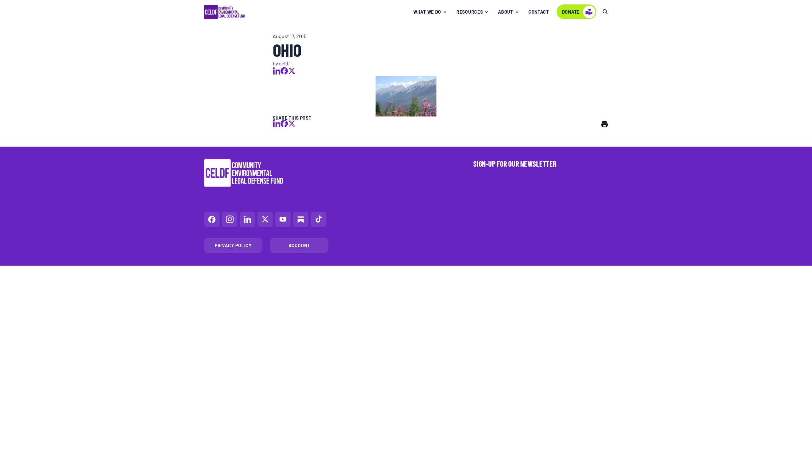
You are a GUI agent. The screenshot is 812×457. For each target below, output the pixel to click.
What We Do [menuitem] (427, 12)
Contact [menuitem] (538, 12)
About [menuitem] (505, 12)
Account (299, 245)
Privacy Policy (233, 245)
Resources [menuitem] (469, 12)
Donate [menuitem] (571, 12)
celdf (284, 63)
